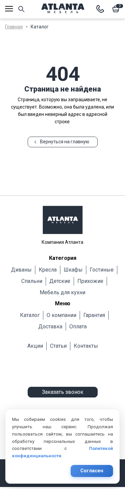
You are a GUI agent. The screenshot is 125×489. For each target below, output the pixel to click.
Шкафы (73, 270)
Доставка (50, 326)
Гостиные (102, 270)
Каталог (30, 315)
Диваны (21, 270)
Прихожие (90, 281)
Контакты (86, 346)
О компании (61, 315)
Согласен (91, 471)
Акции (35, 346)
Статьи (58, 346)
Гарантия (94, 315)
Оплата (78, 326)
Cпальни (31, 281)
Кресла (48, 270)
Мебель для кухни (62, 292)
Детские (59, 281)
